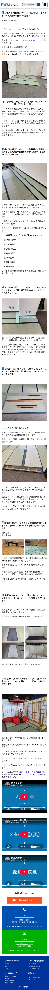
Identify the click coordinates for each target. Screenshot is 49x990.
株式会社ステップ (9, 978)
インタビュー (34, 40)
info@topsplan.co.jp (37, 979)
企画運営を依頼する (34, 966)
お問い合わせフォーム (26, 900)
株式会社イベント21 (10, 976)
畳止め (6, 775)
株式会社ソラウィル (10, 983)
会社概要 (7, 963)
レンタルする (32, 963)
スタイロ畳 (24, 772)
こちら (4, 765)
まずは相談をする (34, 968)
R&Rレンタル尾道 (9, 980)
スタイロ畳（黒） (39, 772)
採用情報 (7, 966)
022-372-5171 (36, 976)
